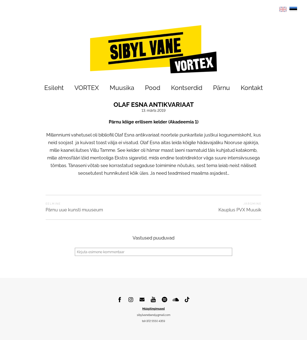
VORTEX (86, 88)
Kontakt (252, 88)
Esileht (54, 88)
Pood (152, 88)
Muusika (122, 88)
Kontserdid (186, 88)
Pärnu (221, 88)
